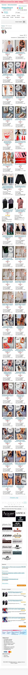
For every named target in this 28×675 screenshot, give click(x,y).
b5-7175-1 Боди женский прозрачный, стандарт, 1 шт (7, 97)
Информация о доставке (9, 646)
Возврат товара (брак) (8, 644)
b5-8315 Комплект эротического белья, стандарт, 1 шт (20, 327)
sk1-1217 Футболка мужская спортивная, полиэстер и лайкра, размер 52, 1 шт (7, 210)
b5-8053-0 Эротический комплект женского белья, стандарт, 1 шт (8, 418)
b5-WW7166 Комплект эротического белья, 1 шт (20, 53)
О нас (4, 15)
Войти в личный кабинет (12, 4)
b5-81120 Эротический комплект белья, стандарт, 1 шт (20, 373)
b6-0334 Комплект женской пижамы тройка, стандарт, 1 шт (7, 282)
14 (14, 504)
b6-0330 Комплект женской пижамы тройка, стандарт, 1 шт (20, 305)
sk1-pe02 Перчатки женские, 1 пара (20, 165)
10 (22, 502)
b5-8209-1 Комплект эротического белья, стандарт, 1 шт (8, 373)
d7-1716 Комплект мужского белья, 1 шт (7, 53)
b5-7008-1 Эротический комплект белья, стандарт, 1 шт (20, 119)
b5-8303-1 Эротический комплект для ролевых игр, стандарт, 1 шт (20, 350)
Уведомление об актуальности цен (10, 579)
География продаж (8, 639)
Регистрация (4, 4)
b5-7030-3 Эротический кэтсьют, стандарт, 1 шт (7, 119)
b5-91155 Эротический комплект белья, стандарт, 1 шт (7, 327)
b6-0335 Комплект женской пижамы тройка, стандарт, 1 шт (20, 259)
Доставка (13, 15)
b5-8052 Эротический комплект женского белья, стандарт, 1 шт (20, 418)
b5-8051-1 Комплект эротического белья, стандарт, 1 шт (8, 441)
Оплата (18, 15)
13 (11, 504)
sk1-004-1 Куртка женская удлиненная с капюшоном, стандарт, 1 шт (8, 236)
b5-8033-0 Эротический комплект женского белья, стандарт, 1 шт (8, 464)
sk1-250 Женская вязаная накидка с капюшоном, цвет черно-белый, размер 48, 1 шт (7, 187)
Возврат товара (6, 17)
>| (19, 504)
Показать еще (14, 497)
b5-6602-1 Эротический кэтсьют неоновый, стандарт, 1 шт (7, 259)
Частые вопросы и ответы (9, 643)
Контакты (8, 15)
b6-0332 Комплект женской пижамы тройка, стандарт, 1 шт (7, 305)
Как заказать (17, 17)
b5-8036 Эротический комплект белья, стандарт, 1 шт (20, 441)
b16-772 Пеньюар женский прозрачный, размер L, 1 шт (20, 142)
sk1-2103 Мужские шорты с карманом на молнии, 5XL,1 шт (20, 187)
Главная (3, 25)
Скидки (23, 17)
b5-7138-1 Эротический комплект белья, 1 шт (20, 97)
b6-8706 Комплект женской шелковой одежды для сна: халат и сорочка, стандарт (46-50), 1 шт (16, 608)
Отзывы (11, 17)
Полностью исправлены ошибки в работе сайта (13, 572)
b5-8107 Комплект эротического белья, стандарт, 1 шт (20, 395)
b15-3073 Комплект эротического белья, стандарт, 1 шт (8, 142)
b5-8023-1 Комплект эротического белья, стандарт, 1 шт (20, 486)
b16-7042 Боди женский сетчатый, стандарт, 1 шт (8, 165)
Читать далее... (5, 571)
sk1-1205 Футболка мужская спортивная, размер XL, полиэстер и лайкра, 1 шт (20, 210)
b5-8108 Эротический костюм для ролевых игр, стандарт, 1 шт (7, 395)
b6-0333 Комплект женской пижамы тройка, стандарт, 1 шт (20, 282)
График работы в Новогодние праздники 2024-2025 (14, 566)
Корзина (6, 11)
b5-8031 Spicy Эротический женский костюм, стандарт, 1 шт (7, 486)
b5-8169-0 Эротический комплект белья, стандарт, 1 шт (7, 75)
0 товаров (6, 13)
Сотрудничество (7, 649)
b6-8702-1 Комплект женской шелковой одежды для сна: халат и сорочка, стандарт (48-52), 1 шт (16, 617)
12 (8, 504)
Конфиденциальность (8, 648)
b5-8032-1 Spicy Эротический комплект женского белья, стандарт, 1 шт (20, 464)
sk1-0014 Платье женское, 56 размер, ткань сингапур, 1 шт (20, 236)
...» (25, 595)
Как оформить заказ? (8, 641)
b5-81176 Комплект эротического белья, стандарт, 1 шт (20, 75)
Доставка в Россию (8, 640)
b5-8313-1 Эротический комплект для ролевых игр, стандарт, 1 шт (7, 350)
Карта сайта (6, 656)
